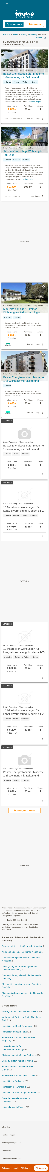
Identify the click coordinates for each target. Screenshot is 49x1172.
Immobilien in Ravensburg (14, 1087)
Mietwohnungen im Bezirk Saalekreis (19, 1055)
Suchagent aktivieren (25, 810)
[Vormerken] (43, 51)
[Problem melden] (42, 118)
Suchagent (36, 24)
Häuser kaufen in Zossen (13, 1107)
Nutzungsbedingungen (11, 1143)
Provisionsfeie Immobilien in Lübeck (18, 1075)
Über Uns (6, 1127)
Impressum (6, 1151)
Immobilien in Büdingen (13, 1081)
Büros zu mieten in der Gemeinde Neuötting (22, 946)
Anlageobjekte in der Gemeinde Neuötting (21, 952)
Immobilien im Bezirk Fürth (14, 1032)
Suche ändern (15, 24)
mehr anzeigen (34, 102)
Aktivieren (41, 1168)
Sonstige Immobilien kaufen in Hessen (20, 1011)
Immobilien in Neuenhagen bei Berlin (19, 1093)
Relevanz (38, 38)
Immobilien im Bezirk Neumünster (17, 1026)
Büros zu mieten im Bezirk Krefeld (17, 1061)
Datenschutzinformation (12, 1159)
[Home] (24, 14)
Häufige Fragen (8, 1135)
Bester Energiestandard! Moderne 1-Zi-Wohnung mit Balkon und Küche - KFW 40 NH (23, 75)
